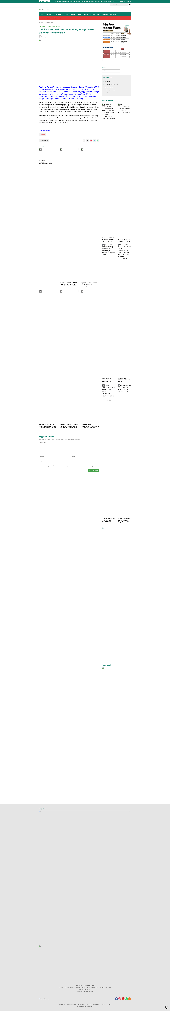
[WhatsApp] (126, 998)
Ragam (104, 14)
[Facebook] (116, 998)
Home (41, 14)
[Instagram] (119, 998)
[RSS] (129, 998)
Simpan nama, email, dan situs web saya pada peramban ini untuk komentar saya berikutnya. (67, 466)
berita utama (109, 87)
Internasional (59, 14)
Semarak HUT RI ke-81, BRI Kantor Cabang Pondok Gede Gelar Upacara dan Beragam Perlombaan (47, 426)
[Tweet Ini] (87, 140)
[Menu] (40, 4)
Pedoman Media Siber (92, 1004)
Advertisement (71, 1004)
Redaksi (42, 18)
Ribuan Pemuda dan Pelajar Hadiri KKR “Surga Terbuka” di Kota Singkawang (124, 520)
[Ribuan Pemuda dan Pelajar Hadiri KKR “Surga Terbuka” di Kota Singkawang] (124, 450)
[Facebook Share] (84, 140)
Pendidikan (96, 14)
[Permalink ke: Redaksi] (40, 36)
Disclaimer (62, 1004)
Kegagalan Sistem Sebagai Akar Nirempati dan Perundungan (89, 284)
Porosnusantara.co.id (111, 84)
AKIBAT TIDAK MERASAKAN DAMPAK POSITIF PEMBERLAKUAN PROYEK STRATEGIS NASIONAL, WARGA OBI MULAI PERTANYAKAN (124, 380)
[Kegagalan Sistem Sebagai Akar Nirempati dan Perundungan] (90, 214)
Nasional (48, 14)
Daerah (73, 14)
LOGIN (49, 18)
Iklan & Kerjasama (58, 18)
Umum (58, 26)
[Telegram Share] (94, 140)
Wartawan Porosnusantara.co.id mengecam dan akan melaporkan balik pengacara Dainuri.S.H (47, 162)
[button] (126, 4)
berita (107, 93)
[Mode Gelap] (130, 4)
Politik (66, 14)
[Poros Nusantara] (44, 9)
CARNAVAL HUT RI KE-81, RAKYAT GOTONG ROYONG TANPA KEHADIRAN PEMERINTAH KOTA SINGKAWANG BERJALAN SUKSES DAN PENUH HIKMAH (108, 239)
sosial (53, 26)
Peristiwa (48, 26)
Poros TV (113, 14)
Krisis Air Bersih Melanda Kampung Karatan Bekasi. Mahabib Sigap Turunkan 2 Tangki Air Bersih (114, 1)
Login (109, 1004)
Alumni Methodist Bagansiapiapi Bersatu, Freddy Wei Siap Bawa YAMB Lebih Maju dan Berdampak (90, 426)
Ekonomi (87, 14)
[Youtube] (123, 998)
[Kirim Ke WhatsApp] (98, 140)
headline (42, 135)
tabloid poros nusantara (112, 90)
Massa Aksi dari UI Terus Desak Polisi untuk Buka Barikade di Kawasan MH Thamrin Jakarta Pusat (69, 426)
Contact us (81, 1004)
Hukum (80, 14)
